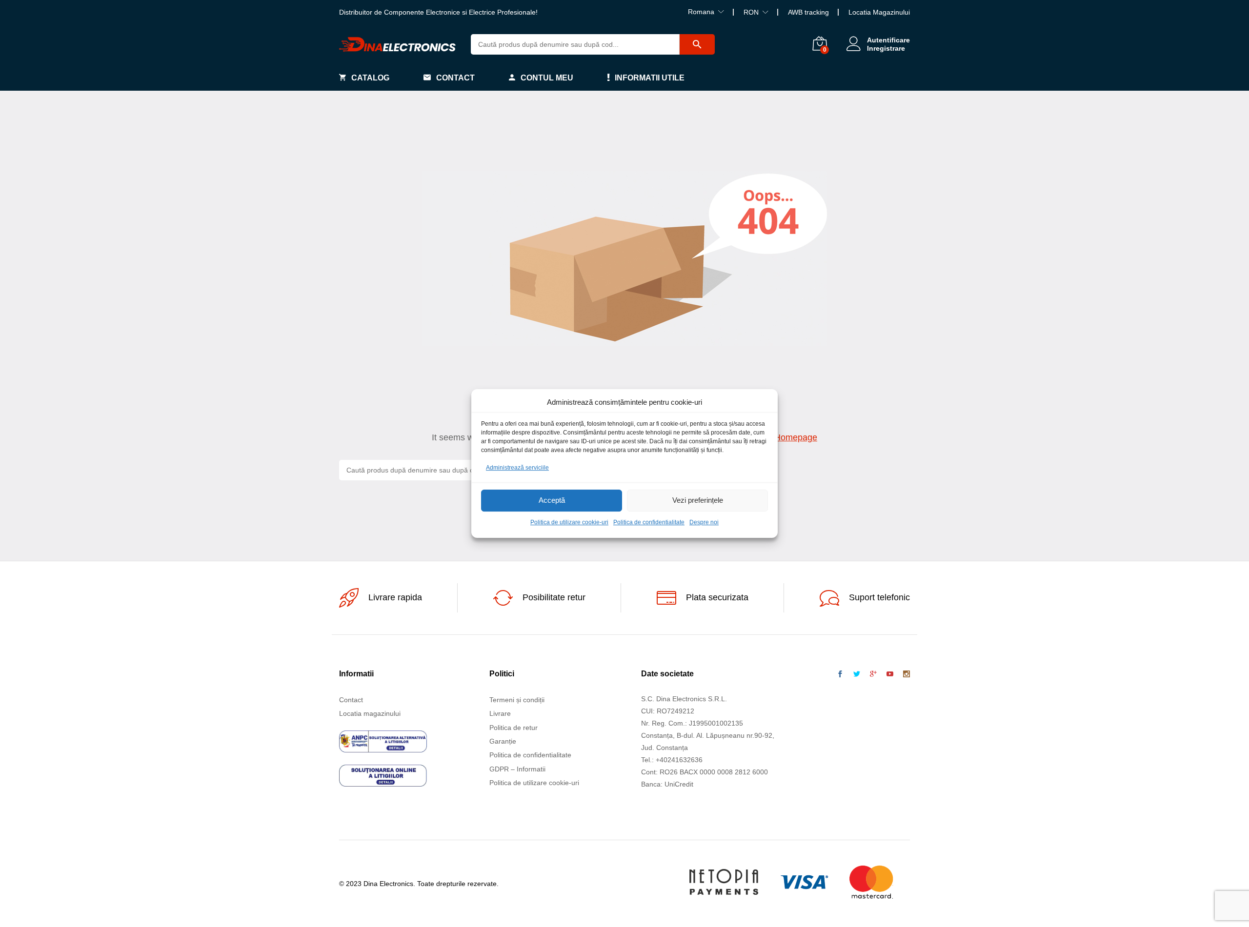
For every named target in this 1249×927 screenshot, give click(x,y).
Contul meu (547, 78)
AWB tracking (808, 12)
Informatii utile (650, 78)
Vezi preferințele (697, 500)
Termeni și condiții (516, 700)
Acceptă (552, 500)
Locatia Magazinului (879, 12)
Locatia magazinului (370, 713)
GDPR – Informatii (517, 769)
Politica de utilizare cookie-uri (569, 522)
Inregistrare (886, 48)
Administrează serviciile (517, 467)
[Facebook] (840, 674)
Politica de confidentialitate (649, 522)
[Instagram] (906, 674)
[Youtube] (890, 674)
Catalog (370, 78)
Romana (701, 11)
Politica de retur (513, 727)
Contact (455, 78)
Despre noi (704, 522)
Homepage (795, 437)
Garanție (502, 741)
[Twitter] (856, 674)
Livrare (500, 713)
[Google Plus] (873, 674)
